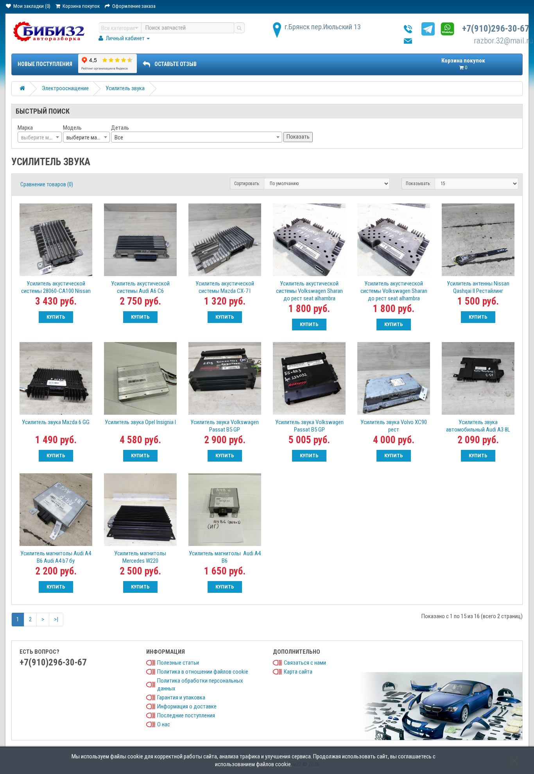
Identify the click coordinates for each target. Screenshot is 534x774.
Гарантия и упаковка (181, 697)
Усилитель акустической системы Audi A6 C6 (140, 287)
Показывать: (418, 183)
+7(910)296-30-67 (495, 28)
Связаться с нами (305, 662)
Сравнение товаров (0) (46, 184)
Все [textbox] (119, 137)
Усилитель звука (125, 88)
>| (56, 619)
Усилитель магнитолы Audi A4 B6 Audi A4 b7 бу (55, 557)
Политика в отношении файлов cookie (202, 671)
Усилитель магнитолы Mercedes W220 (140, 557)
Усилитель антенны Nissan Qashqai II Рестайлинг (478, 287)
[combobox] (40, 137)
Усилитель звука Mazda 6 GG (56, 422)
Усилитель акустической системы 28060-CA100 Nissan (56, 287)
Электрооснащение (65, 88)
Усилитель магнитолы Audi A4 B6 (225, 557)
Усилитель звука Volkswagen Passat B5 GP (224, 426)
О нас (163, 724)
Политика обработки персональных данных (200, 684)
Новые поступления (45, 64)
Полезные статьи (178, 662)
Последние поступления (186, 715)
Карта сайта (298, 671)
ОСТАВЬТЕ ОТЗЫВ (175, 64)
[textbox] (39, 137)
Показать (298, 136)
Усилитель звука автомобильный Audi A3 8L (478, 426)
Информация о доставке (187, 706)
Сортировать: (247, 183)
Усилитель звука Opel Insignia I (140, 422)
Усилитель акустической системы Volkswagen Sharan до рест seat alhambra (309, 291)
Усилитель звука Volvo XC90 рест (393, 426)
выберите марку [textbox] (85, 137)
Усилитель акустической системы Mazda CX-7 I (224, 287)
